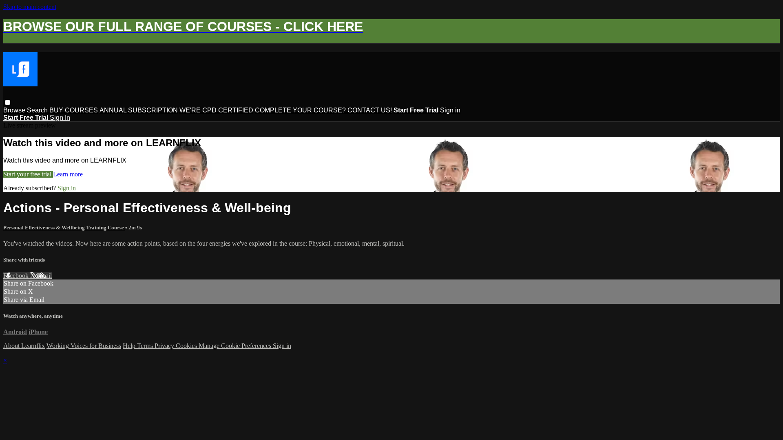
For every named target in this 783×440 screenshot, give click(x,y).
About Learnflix (24, 345)
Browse (15, 110)
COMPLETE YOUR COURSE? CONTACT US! (323, 110)
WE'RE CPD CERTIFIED (216, 110)
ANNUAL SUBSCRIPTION (139, 110)
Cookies (187, 345)
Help (130, 345)
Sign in (450, 110)
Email (44, 275)
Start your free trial (28, 174)
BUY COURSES (73, 110)
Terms (146, 345)
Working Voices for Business (83, 345)
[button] (7, 102)
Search (38, 110)
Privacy (165, 345)
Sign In (60, 117)
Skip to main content (29, 6)
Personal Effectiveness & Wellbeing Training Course (64, 227)
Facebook (16, 275)
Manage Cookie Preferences (236, 345)
